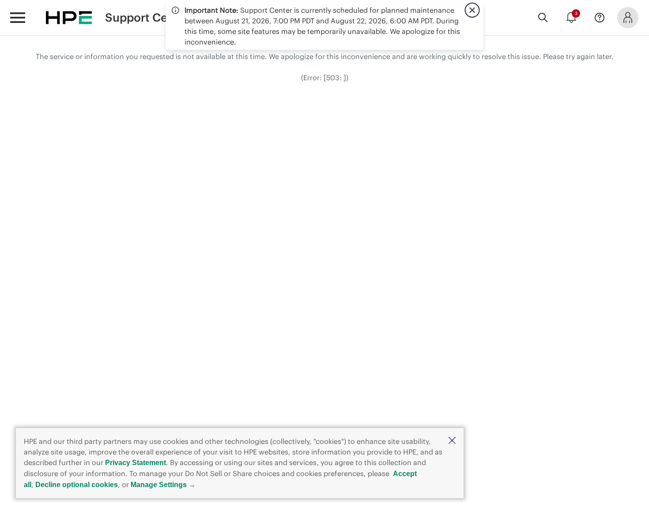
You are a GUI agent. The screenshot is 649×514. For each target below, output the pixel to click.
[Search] (543, 17)
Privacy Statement (135, 462)
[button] (452, 441)
